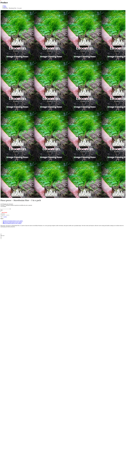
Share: (2, 218)
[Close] (1, 234)
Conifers (7, 215)
